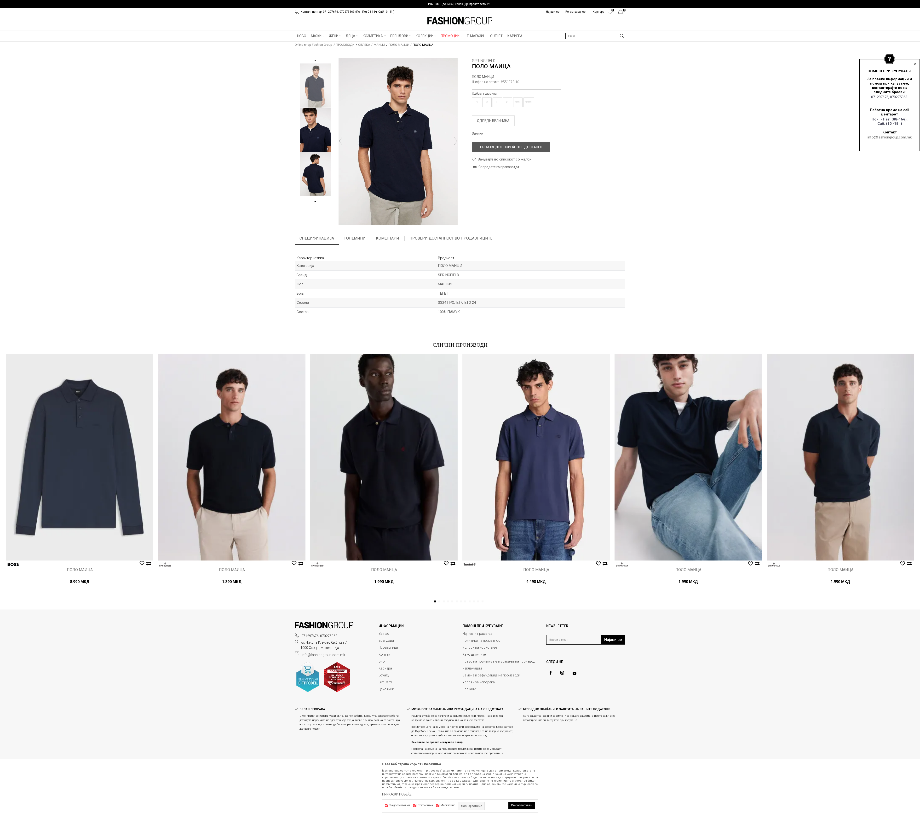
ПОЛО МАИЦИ (399, 44)
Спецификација (316, 238)
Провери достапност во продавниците (450, 238)
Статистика (425, 805)
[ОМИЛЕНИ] (610, 13)
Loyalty (384, 675)
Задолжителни (399, 805)
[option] (460, 4)
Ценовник (386, 689)
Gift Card (385, 682)
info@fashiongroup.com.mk (890, 137)
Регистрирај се (575, 11)
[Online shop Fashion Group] (460, 21)
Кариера (385, 668)
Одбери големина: (484, 93)
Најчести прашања (477, 633)
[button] (595, 36)
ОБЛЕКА (364, 44)
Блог (382, 661)
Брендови (386, 640)
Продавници (388, 647)
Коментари (387, 238)
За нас (384, 633)
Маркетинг (448, 805)
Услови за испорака (478, 682)
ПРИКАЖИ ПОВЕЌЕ (397, 794)
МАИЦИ (379, 44)
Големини (355, 238)
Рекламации (472, 668)
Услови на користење (479, 647)
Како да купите (474, 654)
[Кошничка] (622, 13)
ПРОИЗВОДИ (345, 44)
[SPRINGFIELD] (165, 564)
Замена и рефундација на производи (491, 675)
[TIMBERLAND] (470, 564)
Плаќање (469, 689)
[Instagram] (562, 673)
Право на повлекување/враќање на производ (498, 661)
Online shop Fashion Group (313, 44)
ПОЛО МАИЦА (80, 570)
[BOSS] (13, 564)
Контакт (385, 654)
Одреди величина (493, 121)
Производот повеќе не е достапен (511, 147)
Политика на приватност (482, 640)
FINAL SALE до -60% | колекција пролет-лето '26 (458, 4)
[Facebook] (551, 673)
